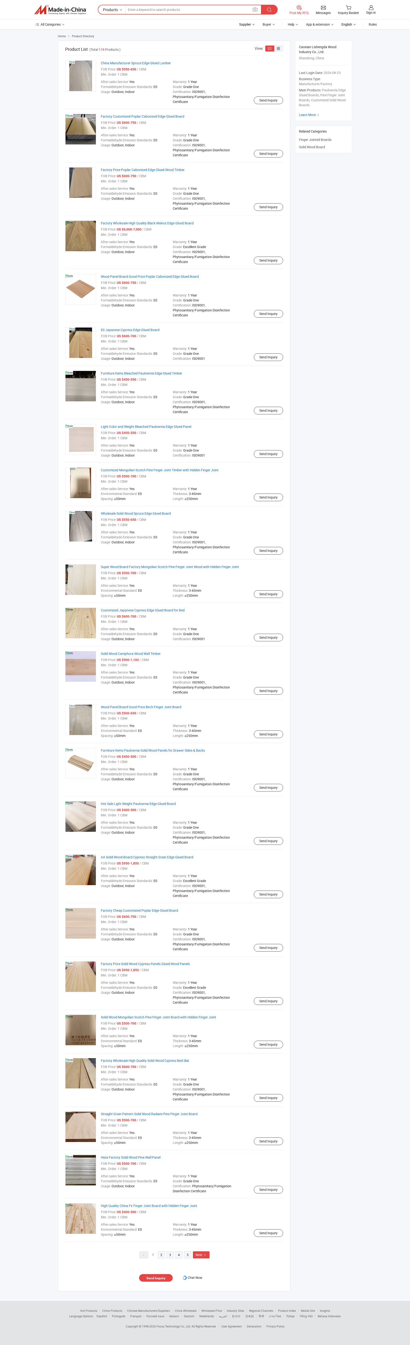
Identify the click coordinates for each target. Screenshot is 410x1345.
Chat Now (195, 1277)
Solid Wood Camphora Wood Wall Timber (131, 653)
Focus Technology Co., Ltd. (174, 1326)
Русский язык (155, 1316)
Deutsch (189, 1316)
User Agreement (231, 1326)
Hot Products (88, 1311)
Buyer (267, 24)
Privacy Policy (275, 1326)
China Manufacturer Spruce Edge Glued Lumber (136, 63)
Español (102, 1316)
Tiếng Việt (306, 1316)
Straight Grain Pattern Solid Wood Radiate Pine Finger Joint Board (149, 1114)
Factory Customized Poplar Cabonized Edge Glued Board (142, 116)
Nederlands (206, 1316)
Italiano (174, 1316)
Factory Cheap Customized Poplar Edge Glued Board (139, 910)
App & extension (318, 24)
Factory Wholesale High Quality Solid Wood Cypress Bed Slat (145, 1060)
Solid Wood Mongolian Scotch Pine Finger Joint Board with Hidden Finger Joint (158, 1017)
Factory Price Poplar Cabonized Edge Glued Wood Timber (143, 169)
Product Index (287, 1311)
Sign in (371, 12)
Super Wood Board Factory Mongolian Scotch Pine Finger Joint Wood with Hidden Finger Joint (170, 566)
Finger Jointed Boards (315, 139)
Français (135, 1316)
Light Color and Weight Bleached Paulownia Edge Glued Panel (146, 426)
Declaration (254, 1326)
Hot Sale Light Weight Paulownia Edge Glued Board (138, 803)
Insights (325, 1311)
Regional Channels (261, 1311)
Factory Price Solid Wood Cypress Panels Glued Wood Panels (145, 963)
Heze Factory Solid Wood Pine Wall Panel (130, 1157)
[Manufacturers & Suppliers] (60, 10)
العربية (223, 1316)
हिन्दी (261, 1316)
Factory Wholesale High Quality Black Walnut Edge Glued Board (147, 223)
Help (291, 24)
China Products (112, 1311)
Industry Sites (235, 1311)
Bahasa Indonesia (329, 1316)
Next (201, 1255)
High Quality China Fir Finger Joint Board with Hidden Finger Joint (149, 1205)
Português (118, 1316)
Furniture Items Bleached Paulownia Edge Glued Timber (141, 373)
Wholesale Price (211, 1311)
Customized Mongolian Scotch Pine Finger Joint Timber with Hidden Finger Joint (160, 470)
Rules (373, 24)
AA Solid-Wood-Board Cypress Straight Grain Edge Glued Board (147, 857)
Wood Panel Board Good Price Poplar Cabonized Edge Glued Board (150, 276)
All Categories (51, 24)
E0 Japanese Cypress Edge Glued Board (130, 330)
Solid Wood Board (312, 147)
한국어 (236, 1316)
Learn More (309, 114)
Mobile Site (308, 1311)
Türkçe (290, 1316)
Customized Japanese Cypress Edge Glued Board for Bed (143, 610)
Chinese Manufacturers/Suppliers (148, 1311)
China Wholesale (185, 1311)
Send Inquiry (268, 100)
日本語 (249, 1316)
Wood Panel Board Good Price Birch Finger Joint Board (141, 707)
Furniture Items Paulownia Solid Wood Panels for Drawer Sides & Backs (153, 750)
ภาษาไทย (275, 1316)
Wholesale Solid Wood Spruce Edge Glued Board (136, 513)
